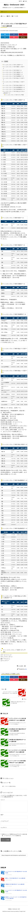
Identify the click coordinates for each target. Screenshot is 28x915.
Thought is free (22, 911)
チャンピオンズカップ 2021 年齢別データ (13, 72)
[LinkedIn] (5, 37)
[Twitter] (5, 34)
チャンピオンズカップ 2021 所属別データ (13, 74)
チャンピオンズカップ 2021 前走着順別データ (14, 87)
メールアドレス (5, 821)
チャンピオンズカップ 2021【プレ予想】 (14, 94)
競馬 (9, 16)
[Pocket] (14, 37)
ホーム (3, 16)
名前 (2, 814)
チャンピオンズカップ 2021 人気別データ (13, 64)
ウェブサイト (4, 827)
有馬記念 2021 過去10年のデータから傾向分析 (14, 884)
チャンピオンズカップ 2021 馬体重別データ (13, 76)
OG (26, 669)
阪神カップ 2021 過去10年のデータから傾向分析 (15, 878)
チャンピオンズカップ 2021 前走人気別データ (14, 85)
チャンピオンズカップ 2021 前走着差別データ (14, 89)
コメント (3, 799)
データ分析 (15, 16)
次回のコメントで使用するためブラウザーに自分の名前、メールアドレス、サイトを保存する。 (14, 835)
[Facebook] (14, 34)
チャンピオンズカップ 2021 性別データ (12, 70)
